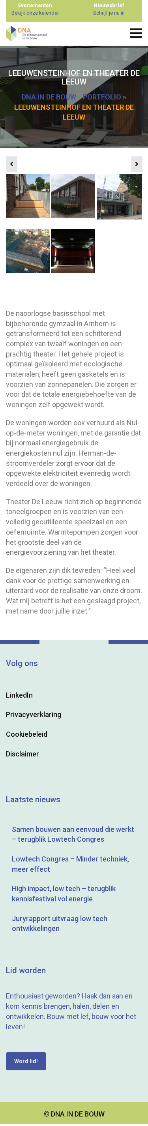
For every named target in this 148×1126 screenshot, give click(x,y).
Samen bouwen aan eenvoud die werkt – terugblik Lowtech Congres (73, 834)
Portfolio (102, 97)
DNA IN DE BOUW (49, 97)
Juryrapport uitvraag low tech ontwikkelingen (59, 923)
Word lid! (26, 1061)
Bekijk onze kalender (35, 13)
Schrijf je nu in (109, 13)
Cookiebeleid (26, 734)
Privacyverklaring (33, 714)
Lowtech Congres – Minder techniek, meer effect (70, 864)
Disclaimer (22, 754)
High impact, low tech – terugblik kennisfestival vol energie (64, 893)
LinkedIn (19, 695)
